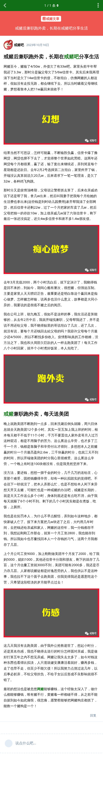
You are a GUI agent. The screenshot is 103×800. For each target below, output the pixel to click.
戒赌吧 (71, 56)
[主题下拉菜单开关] (98, 5)
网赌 (40, 689)
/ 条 (50, 5)
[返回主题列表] (5, 5)
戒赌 (9, 413)
